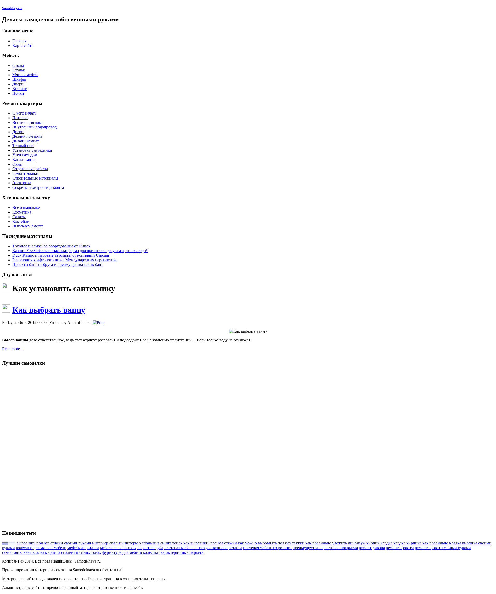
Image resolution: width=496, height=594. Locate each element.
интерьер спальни (108, 543)
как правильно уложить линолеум (335, 543)
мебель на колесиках (118, 548)
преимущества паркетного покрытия (325, 548)
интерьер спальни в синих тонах (153, 543)
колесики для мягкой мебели (41, 548)
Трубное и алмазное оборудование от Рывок (51, 246)
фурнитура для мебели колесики (130, 552)
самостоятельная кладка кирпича (31, 552)
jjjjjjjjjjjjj (9, 543)
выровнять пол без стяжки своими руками (54, 543)
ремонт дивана (372, 548)
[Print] (99, 322)
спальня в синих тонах (81, 552)
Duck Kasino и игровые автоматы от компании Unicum (60, 255)
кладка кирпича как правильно (420, 543)
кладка (386, 543)
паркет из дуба (150, 548)
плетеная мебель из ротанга (267, 548)
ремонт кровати (400, 548)
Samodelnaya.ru (12, 8)
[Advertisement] (22, 448)
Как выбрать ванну (48, 309)
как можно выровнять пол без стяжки (271, 543)
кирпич (372, 543)
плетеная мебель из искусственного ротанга (203, 548)
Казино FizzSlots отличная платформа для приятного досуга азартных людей (80, 250)
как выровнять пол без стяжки (210, 543)
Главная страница (103, 578)
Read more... (12, 349)
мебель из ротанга (83, 548)
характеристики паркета (181, 552)
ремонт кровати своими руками (443, 548)
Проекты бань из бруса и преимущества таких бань (57, 264)
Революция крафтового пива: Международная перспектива (64, 260)
